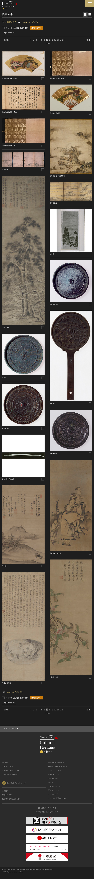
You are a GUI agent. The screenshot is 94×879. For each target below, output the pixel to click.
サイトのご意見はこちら (57, 798)
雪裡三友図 (5, 327)
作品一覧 (5, 762)
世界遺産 (5, 791)
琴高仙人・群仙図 (55, 553)
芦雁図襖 (5, 169)
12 (52, 40)
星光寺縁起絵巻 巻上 (9, 112)
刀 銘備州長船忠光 (8, 479)
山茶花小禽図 (54, 677)
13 (55, 40)
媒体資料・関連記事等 (56, 762)
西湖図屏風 (53, 203)
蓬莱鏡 (4, 377)
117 (63, 40)
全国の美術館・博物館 (10, 774)
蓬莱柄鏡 (52, 403)
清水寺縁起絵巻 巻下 (9, 146)
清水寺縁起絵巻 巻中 (57, 78)
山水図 (52, 254)
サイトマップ (53, 794)
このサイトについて (55, 786)
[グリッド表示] (85, 14)
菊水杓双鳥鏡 (54, 304)
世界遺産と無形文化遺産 (11, 770)
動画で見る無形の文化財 (11, 799)
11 (50, 40)
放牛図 (4, 566)
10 (47, 40)
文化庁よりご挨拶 (54, 770)
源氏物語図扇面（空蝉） (10, 78)
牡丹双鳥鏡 (5, 428)
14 (58, 40)
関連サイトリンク (54, 790)
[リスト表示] (90, 14)
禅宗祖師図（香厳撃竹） (58, 176)
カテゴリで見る (7, 766)
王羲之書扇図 (6, 683)
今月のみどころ (53, 774)
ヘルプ (50, 782)
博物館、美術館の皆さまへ (57, 766)
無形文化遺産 (7, 795)
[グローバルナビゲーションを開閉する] (89, 3)
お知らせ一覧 (53, 778)
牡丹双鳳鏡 (53, 453)
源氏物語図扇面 (55, 113)
